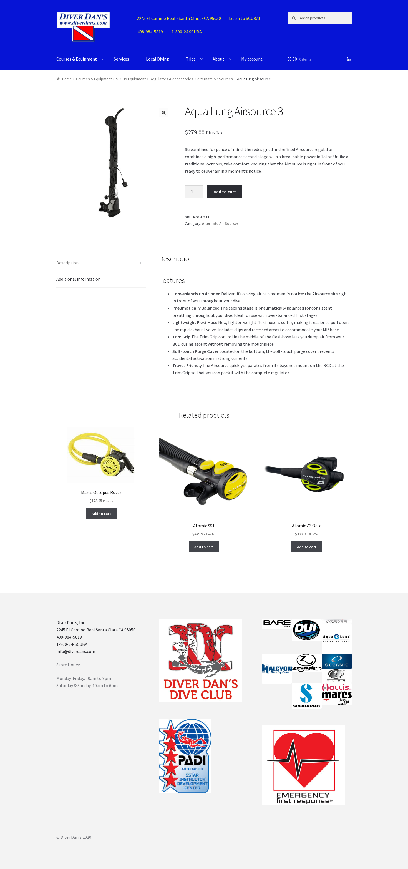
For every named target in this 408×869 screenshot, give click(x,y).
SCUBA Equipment (131, 78)
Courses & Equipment (76, 59)
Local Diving (157, 59)
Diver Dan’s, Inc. (71, 622)
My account (252, 59)
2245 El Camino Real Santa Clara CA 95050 (95, 629)
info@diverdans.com (75, 651)
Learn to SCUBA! (244, 18)
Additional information (78, 279)
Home (67, 78)
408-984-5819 (69, 637)
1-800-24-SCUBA (71, 644)
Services (121, 59)
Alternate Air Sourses (215, 78)
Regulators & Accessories (171, 78)
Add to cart (225, 191)
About (218, 59)
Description (67, 262)
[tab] (101, 263)
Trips (191, 59)
